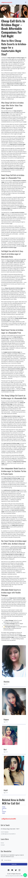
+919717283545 (4, 832)
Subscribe (14, 864)
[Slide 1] (12, 16)
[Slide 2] (14, 16)
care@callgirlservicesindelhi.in (8, 834)
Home (2, 843)
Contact (3, 845)
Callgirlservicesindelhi (14, 875)
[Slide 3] (16, 16)
